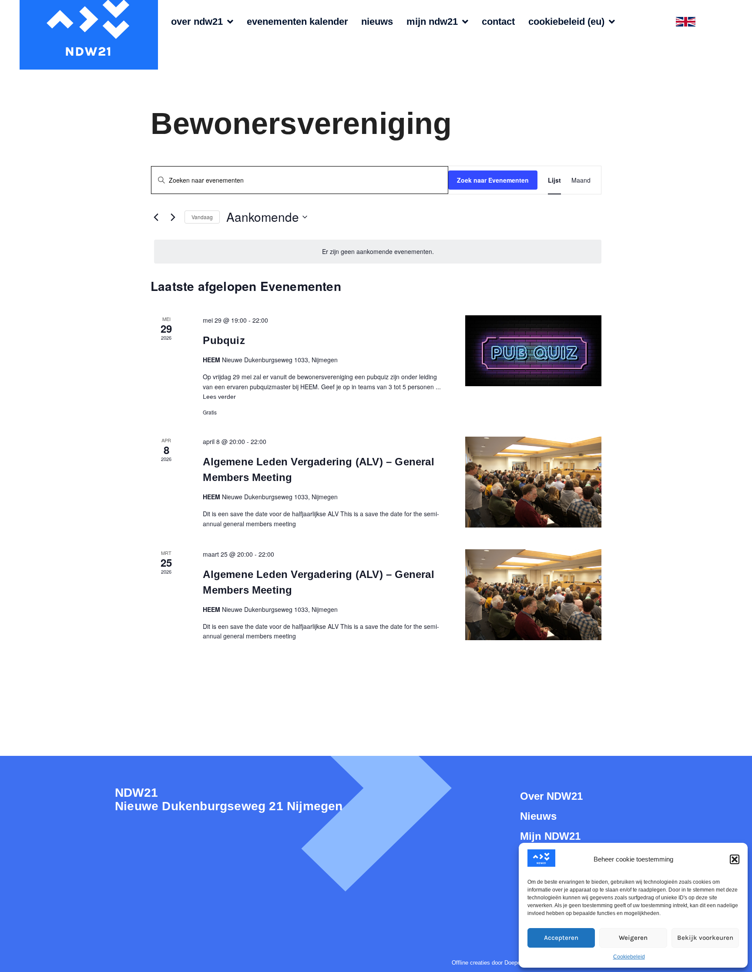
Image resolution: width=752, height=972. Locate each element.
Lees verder (219, 396)
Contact (498, 22)
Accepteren (561, 938)
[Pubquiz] (533, 350)
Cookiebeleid (629, 957)
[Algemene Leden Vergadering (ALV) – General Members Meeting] (533, 482)
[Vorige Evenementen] (156, 217)
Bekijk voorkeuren (705, 938)
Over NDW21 (197, 22)
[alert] (377, 252)
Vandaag (202, 216)
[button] (734, 859)
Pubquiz (224, 340)
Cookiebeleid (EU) (566, 22)
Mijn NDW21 (432, 22)
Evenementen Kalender (297, 22)
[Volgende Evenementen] (173, 217)
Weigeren (633, 938)
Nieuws (377, 22)
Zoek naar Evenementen (493, 180)
